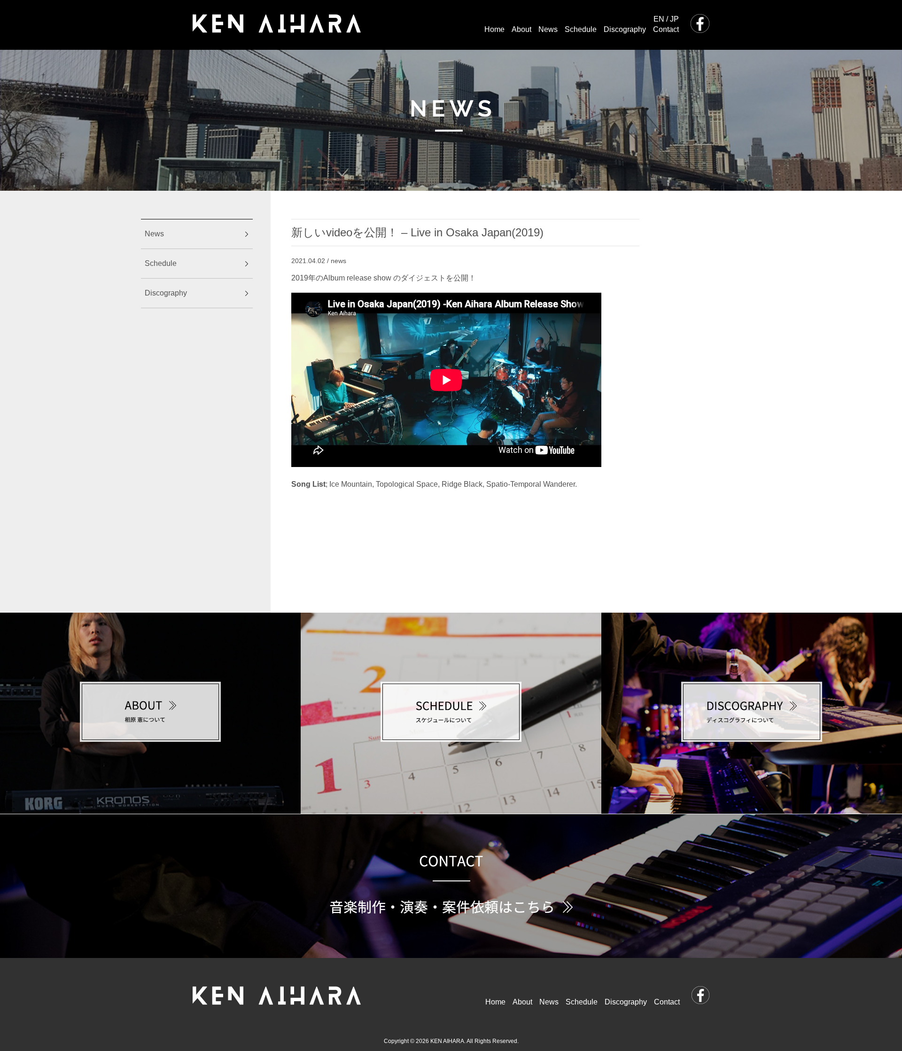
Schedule (581, 29)
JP (674, 19)
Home (494, 29)
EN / (660, 19)
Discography (625, 29)
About (521, 29)
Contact (666, 29)
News (548, 29)
